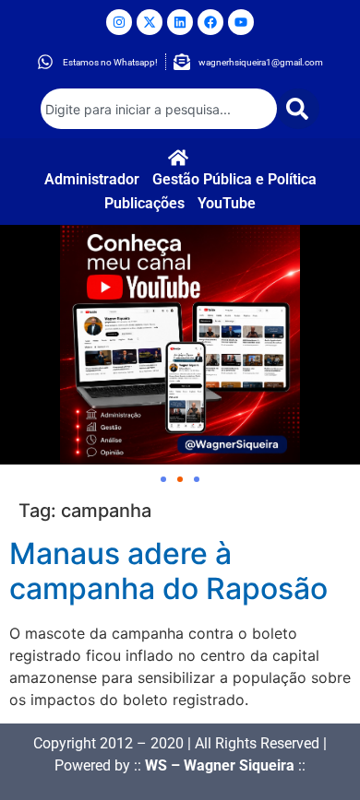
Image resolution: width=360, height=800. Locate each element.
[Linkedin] (180, 22)
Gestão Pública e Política (234, 179)
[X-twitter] (149, 22)
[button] (163, 479)
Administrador (91, 179)
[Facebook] (210, 22)
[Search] (298, 108)
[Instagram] (119, 22)
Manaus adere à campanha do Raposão (168, 570)
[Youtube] (241, 22)
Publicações (144, 203)
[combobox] (159, 108)
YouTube (227, 203)
